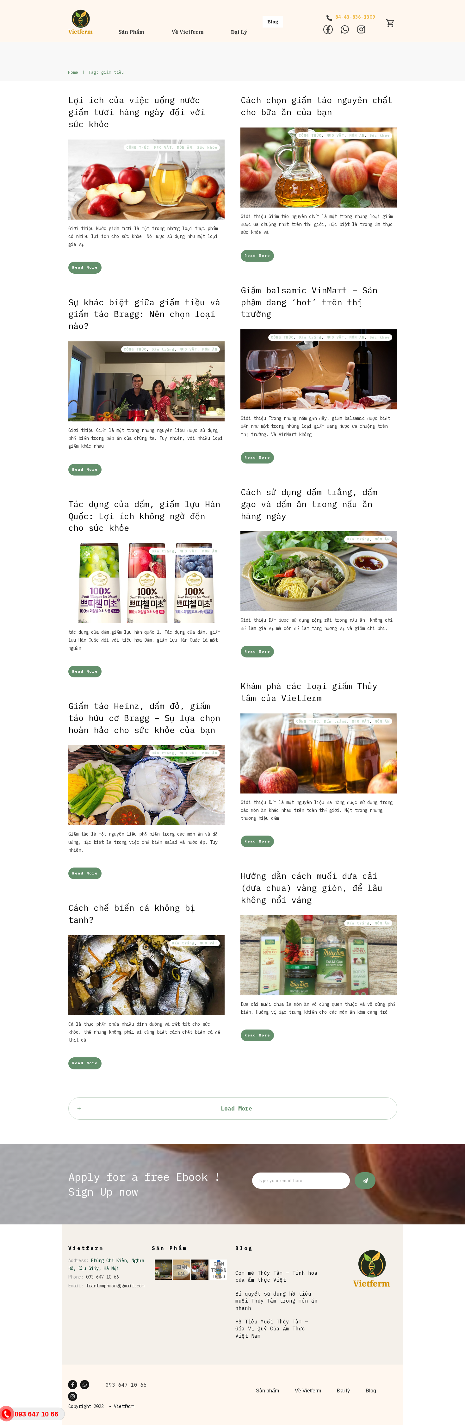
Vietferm (124, 1406)
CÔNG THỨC (137, 147)
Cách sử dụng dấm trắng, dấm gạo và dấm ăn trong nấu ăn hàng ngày (309, 503)
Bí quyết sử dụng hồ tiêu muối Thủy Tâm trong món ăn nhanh (276, 1301)
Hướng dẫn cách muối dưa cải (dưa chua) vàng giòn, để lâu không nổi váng (311, 887)
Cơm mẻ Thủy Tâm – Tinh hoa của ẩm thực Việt (276, 1276)
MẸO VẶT (163, 147)
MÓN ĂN (184, 147)
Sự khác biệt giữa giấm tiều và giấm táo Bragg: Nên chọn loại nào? (144, 314)
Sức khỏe (207, 147)
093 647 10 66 (102, 1277)
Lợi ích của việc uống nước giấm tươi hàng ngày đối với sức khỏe (136, 111)
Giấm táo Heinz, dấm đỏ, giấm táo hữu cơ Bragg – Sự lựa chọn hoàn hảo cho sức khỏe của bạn (144, 717)
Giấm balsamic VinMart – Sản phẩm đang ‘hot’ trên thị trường (309, 302)
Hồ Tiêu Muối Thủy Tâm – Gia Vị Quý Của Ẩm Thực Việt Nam (271, 1328)
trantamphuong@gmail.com (115, 1286)
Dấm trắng (310, 337)
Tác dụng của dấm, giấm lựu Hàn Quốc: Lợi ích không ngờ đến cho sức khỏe (144, 515)
